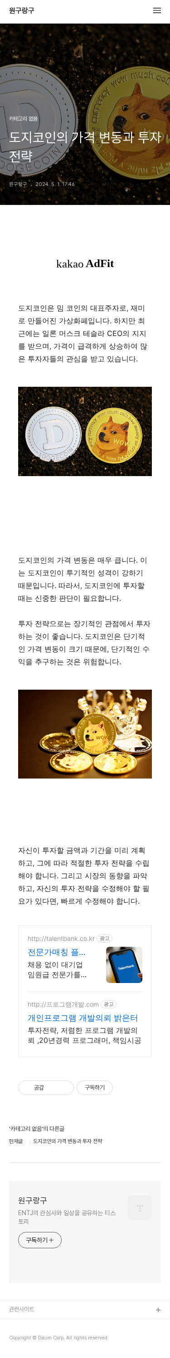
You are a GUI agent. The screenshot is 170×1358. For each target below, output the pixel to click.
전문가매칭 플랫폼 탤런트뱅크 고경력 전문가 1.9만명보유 (57, 952)
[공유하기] (52, 1088)
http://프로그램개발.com (63, 1004)
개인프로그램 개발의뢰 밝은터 (83, 1017)
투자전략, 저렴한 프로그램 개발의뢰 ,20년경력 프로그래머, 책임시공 (84, 1035)
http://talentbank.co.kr (61, 938)
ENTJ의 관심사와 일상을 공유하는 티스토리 (67, 1217)
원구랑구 (21, 11)
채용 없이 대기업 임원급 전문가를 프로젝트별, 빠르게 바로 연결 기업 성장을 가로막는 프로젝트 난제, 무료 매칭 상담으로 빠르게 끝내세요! (56, 969)
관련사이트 (21, 1309)
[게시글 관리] (63, 1088)
